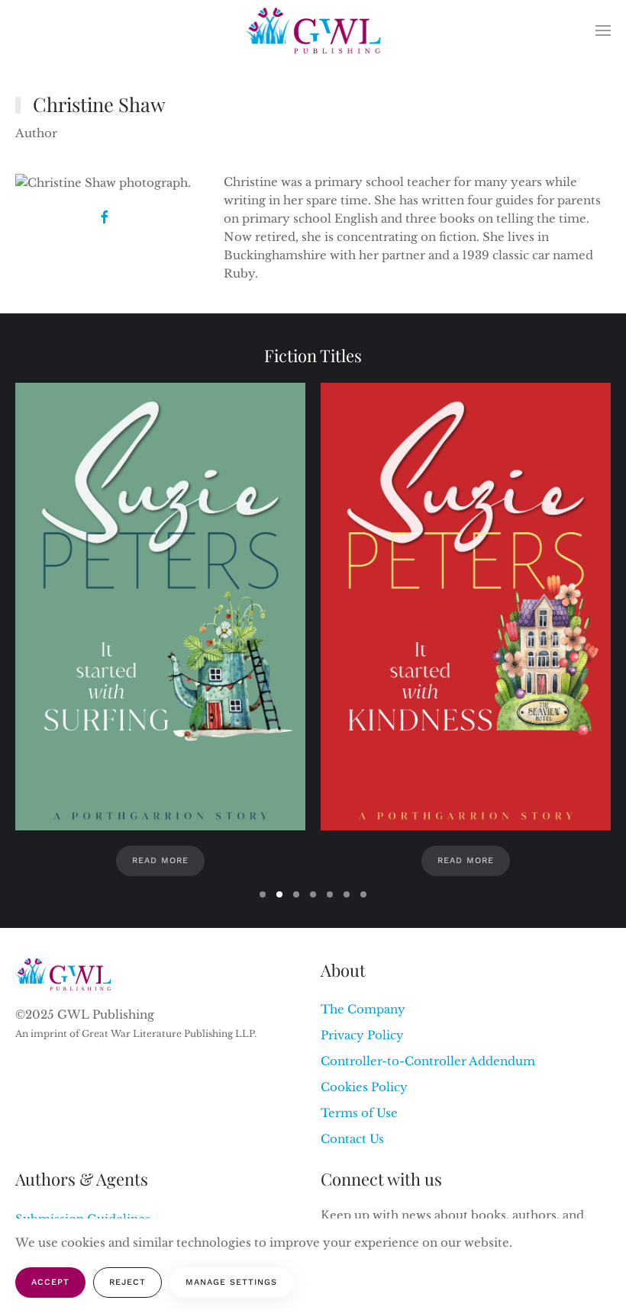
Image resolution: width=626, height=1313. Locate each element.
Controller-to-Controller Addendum (428, 1061)
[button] (603, 30)
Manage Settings (231, 1282)
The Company (363, 1009)
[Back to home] (313, 30)
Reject (127, 1282)
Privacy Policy (362, 1035)
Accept (50, 1282)
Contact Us (352, 1139)
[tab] (263, 894)
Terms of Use (359, 1113)
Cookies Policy (364, 1087)
